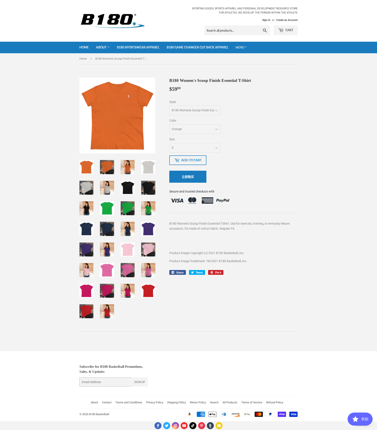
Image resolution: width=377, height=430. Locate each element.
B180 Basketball (99, 414)
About (101, 47)
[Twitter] (166, 425)
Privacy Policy (154, 402)
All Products (230, 402)
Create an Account (287, 20)
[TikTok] (192, 425)
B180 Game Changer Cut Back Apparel (197, 47)
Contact (106, 402)
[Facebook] (157, 425)
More (240, 47)
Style (172, 102)
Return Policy (198, 402)
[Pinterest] (201, 425)
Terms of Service (251, 402)
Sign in (266, 20)
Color (173, 120)
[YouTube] (184, 425)
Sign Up (139, 382)
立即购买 (188, 177)
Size (172, 139)
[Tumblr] (210, 425)
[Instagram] (175, 425)
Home (84, 47)
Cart (289, 30)
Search (214, 402)
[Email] (219, 425)
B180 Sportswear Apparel (138, 47)
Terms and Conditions (128, 402)
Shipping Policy (176, 402)
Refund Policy (274, 402)
